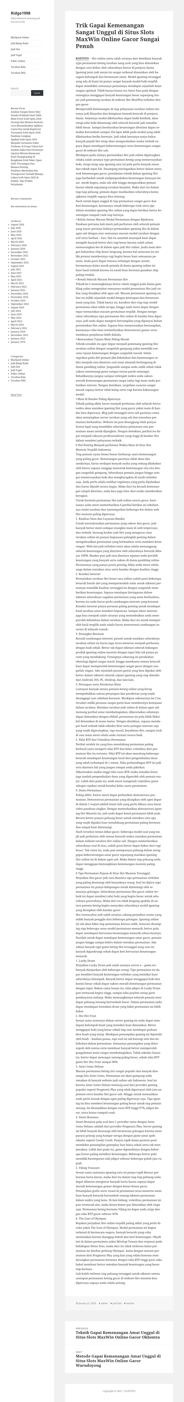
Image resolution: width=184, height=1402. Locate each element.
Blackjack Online (20, 37)
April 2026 (16, 238)
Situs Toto (16, 394)
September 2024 (20, 304)
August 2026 (17, 224)
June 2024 (16, 314)
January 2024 (18, 331)
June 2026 (16, 231)
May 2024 (16, 317)
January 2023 (18, 338)
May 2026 (16, 234)
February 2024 (19, 328)
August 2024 (17, 307)
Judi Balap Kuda (19, 43)
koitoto (130, 1303)
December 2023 (19, 335)
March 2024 (17, 324)
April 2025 (16, 279)
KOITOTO (82, 58)
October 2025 (18, 259)
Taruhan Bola (18, 67)
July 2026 (16, 228)
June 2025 (16, 272)
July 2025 (16, 269)
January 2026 (18, 248)
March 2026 (17, 241)
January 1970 (18, 342)
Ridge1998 (20, 13)
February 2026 (19, 245)
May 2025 (16, 276)
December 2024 (19, 293)
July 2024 (16, 310)
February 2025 (19, 286)
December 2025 (19, 252)
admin (104, 1303)
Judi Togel (16, 55)
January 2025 (18, 290)
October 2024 (18, 300)
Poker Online (18, 61)
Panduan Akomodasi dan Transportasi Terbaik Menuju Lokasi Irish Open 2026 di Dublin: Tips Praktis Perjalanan (27, 177)
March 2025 (17, 283)
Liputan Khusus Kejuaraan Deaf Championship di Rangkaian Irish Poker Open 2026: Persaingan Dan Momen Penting (26, 160)
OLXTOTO (129, 1391)
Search (14, 88)
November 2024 (19, 297)
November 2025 (19, 255)
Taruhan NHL (18, 72)
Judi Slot (15, 49)
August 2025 (17, 266)
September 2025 (20, 262)
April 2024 (16, 321)
